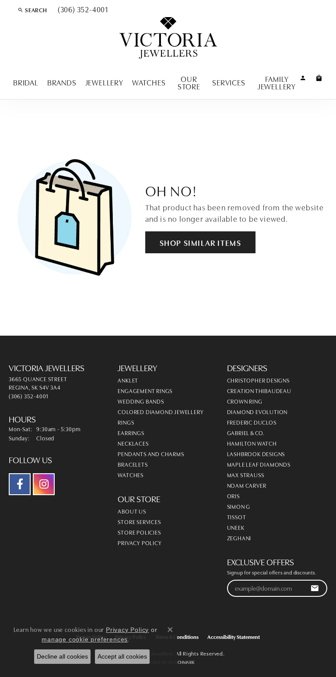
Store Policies (139, 532)
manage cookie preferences (85, 639)
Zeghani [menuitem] (239, 538)
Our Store (189, 82)
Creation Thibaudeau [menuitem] (259, 390)
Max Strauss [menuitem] (245, 475)
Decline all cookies (62, 656)
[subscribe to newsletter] (314, 588)
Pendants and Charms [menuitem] (151, 453)
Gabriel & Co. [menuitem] (246, 432)
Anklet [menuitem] (128, 380)
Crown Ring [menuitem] (244, 401)
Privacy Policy (139, 542)
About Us (132, 511)
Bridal (25, 82)
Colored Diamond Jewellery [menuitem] (160, 411)
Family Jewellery (277, 82)
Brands (62, 82)
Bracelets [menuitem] (132, 464)
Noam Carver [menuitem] (246, 485)
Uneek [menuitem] (236, 527)
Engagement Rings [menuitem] (145, 390)
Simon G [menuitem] (239, 506)
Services (228, 82)
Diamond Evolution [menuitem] (257, 411)
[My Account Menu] (303, 77)
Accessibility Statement (233, 636)
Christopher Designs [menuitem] (258, 380)
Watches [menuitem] (131, 475)
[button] (32, 9)
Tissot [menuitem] (236, 517)
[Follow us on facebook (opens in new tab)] (20, 484)
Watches (149, 82)
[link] (82, 9)
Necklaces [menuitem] (133, 443)
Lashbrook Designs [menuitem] (256, 453)
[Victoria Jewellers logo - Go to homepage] (168, 38)
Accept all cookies (122, 656)
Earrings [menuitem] (131, 432)
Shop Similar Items (201, 242)
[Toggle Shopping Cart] (319, 77)
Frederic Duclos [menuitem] (251, 422)
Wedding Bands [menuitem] (141, 401)
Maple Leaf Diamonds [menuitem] (258, 464)
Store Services (139, 521)
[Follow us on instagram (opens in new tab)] (44, 484)
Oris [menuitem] (233, 496)
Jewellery (104, 82)
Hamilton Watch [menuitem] (252, 443)
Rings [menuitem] (126, 422)
